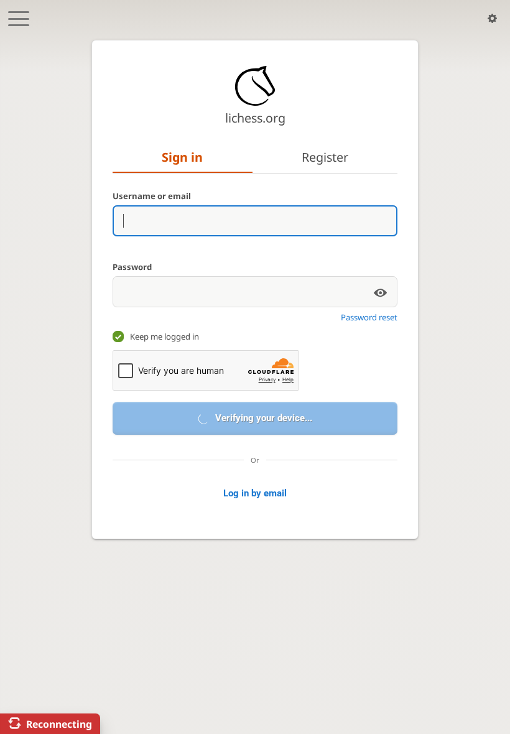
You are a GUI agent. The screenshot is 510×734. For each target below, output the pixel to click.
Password (132, 266)
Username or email (152, 196)
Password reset (369, 317)
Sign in (182, 157)
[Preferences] (492, 18)
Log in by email (255, 493)
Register (325, 157)
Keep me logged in (164, 336)
